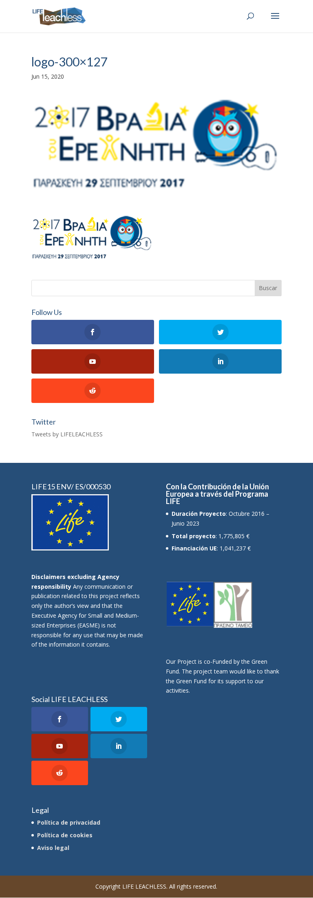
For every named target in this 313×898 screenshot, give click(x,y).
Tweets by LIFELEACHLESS (67, 434)
